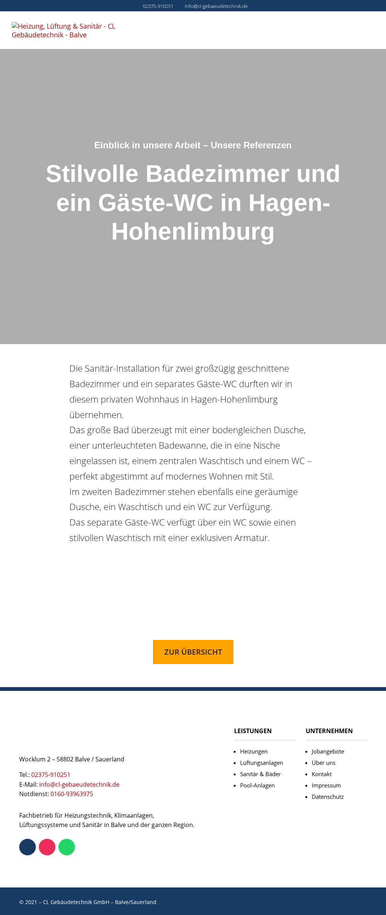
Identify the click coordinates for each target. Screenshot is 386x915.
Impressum (326, 785)
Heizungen (254, 751)
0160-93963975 (72, 794)
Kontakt (322, 774)
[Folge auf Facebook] (27, 847)
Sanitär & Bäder (260, 774)
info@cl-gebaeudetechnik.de (79, 784)
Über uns (323, 762)
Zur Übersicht (193, 652)
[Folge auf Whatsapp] (66, 847)
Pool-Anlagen (257, 785)
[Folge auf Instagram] (47, 847)
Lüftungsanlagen (261, 762)
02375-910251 (158, 6)
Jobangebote (328, 751)
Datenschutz (328, 796)
